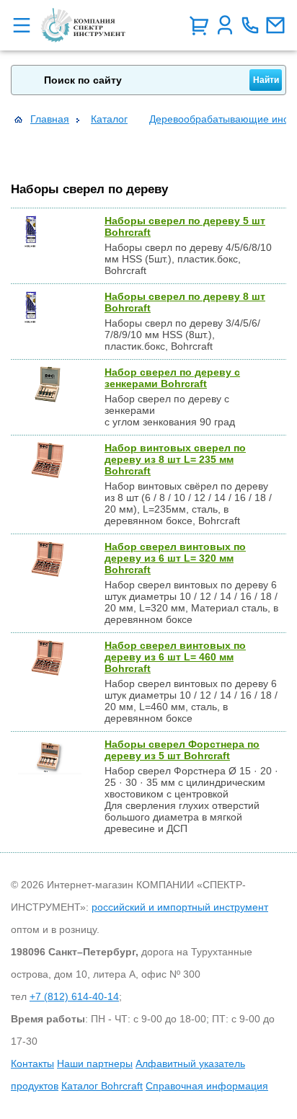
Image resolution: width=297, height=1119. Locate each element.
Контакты (32, 1063)
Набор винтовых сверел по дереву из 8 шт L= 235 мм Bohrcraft (175, 459)
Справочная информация (207, 1086)
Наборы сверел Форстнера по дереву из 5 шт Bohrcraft (182, 749)
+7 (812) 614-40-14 (74, 996)
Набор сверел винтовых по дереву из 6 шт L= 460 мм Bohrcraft (175, 657)
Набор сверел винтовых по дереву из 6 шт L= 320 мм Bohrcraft (175, 558)
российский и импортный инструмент (180, 907)
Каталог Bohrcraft (102, 1086)
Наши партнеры (95, 1063)
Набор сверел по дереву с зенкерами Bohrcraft (172, 377)
